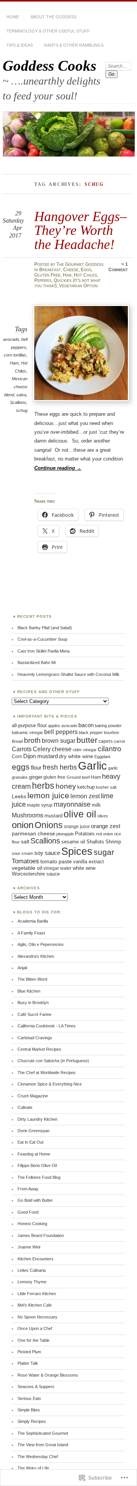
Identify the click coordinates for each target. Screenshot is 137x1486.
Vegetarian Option (78, 285)
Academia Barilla (33, 921)
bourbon (111, 732)
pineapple (65, 834)
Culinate (25, 1107)
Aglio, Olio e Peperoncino (41, 944)
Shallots (95, 842)
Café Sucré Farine (34, 1014)
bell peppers (61, 731)
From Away (28, 1189)
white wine (84, 868)
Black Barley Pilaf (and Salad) (45, 627)
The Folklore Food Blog (39, 1177)
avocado (11, 339)
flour (36, 768)
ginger (35, 777)
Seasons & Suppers (36, 1386)
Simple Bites (29, 1410)
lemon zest (85, 796)
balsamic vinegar (27, 732)
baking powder (108, 725)
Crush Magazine (33, 1096)
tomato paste (56, 861)
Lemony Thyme (32, 1281)
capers (106, 741)
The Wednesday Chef (38, 1456)
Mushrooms (27, 815)
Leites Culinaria (32, 1270)
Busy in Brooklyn (33, 1002)
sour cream (22, 853)
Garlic (92, 765)
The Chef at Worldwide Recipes (47, 1072)
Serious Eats (29, 1398)
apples (54, 725)
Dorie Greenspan (33, 1130)
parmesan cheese (33, 833)
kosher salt (106, 787)
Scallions (18, 402)
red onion (104, 834)
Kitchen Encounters (36, 1259)
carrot (119, 741)
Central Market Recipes (39, 1049)
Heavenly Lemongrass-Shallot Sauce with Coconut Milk (68, 674)
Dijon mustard (40, 756)
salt (25, 841)
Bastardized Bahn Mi (37, 662)
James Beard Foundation (41, 1235)
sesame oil (73, 842)
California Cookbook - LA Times (47, 1026)
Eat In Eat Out (30, 1142)
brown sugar (58, 740)
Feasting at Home (34, 1154)
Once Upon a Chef (35, 1328)
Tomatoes (25, 861)
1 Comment (118, 267)
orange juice (77, 826)
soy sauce (47, 853)
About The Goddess (53, 17)
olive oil (80, 814)
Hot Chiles (85, 275)
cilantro (109, 749)
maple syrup (40, 805)
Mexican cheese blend (15, 386)
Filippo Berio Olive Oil (37, 1165)
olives (102, 816)
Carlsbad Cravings (35, 1037)
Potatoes (85, 834)
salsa (21, 394)
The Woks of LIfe (33, 1468)
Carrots (22, 749)
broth (32, 740)
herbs (43, 786)
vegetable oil (27, 868)
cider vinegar (85, 749)
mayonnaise (72, 804)
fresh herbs (60, 767)
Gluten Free (47, 275)
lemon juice (48, 795)
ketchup (86, 787)
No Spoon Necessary (37, 1317)
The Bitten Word (32, 979)
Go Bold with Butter (35, 1200)
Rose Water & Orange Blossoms (48, 1375)
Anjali (22, 967)
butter (86, 740)
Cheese (70, 269)
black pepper (91, 732)
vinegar (51, 868)
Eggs (86, 269)
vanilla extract (88, 861)
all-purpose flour (29, 725)
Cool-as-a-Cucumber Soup (42, 639)
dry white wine (76, 756)
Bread (17, 741)
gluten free (54, 777)
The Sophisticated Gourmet (43, 1433)
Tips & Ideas (19, 45)
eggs (21, 766)
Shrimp (113, 842)
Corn (17, 756)
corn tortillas (15, 355)
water (66, 868)
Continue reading (57, 468)
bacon (86, 725)
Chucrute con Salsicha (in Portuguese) (53, 1060)
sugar (104, 852)
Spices (76, 851)
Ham (67, 275)
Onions (49, 825)
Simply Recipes (32, 1421)
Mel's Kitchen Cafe (35, 1305)
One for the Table (33, 1340)
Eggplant (102, 756)
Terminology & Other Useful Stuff (48, 31)
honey (66, 786)
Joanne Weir (29, 1247)
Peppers (42, 280)
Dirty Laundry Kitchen (37, 1119)
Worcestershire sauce (36, 874)
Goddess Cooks (49, 65)
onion (22, 825)
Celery (42, 749)
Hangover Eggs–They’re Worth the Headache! (80, 230)
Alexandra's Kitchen (36, 956)
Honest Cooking (32, 1223)
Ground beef (78, 777)
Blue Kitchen (29, 991)
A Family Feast (31, 933)
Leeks (19, 796)
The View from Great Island (43, 1444)
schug (21, 410)
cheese (62, 749)
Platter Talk (28, 1363)
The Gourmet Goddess (80, 264)
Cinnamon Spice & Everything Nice (50, 1084)
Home (12, 17)
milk (96, 805)
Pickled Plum (29, 1351)
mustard (53, 816)
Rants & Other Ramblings (74, 45)
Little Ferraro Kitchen (37, 1293)
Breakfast (50, 269)
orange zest (105, 826)
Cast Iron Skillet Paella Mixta (44, 651)
